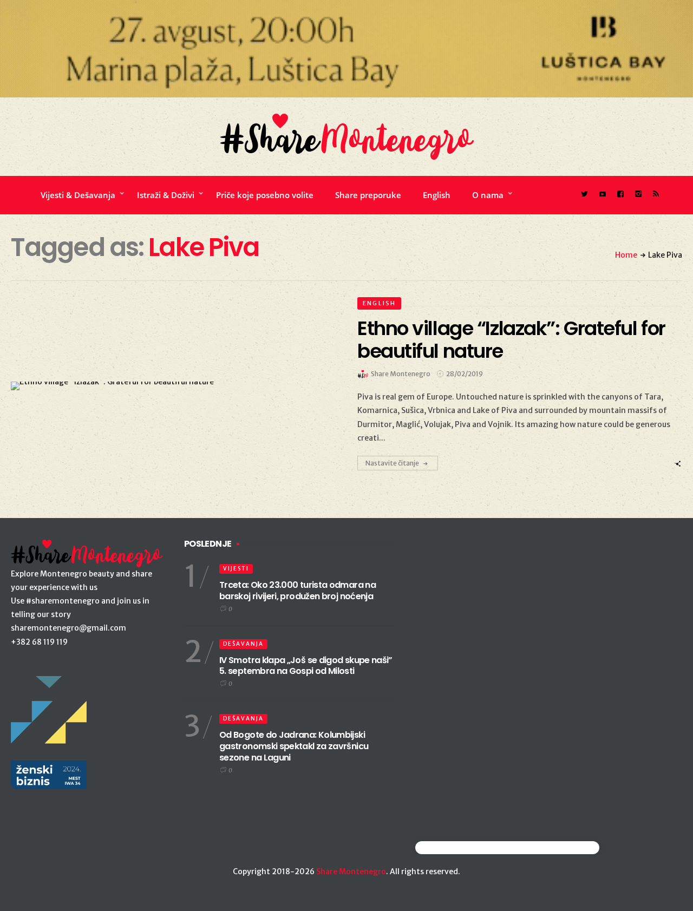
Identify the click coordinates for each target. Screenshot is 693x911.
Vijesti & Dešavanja (78, 194)
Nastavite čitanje (392, 463)
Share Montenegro (351, 871)
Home (626, 255)
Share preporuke (368, 194)
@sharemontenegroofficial (462, 847)
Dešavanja (243, 643)
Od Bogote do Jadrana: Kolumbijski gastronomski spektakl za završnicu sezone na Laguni (293, 746)
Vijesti (236, 568)
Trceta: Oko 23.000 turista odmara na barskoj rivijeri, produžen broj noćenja (297, 590)
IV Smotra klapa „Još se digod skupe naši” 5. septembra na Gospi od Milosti (306, 666)
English (436, 194)
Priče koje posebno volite (264, 194)
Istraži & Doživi (165, 194)
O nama (488, 194)
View (167, 386)
